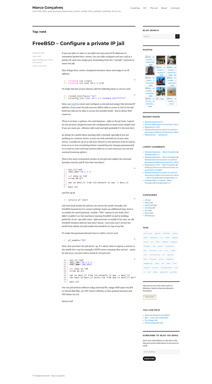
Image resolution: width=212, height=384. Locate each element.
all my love (148, 233)
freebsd (40, 60)
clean (168, 238)
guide (160, 246)
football (165, 242)
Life (146, 210)
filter (158, 242)
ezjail (73, 104)
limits (50, 60)
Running (148, 216)
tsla (176, 268)
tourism (155, 268)
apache (158, 233)
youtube (173, 272)
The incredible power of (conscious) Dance (161, 124)
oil (164, 255)
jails (45, 60)
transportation (166, 268)
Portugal (152, 259)
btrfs (145, 238)
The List (154, 8)
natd (38, 62)
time (175, 263)
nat (33, 62)
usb (149, 272)
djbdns (175, 238)
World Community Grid (154, 323)
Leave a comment (39, 66)
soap (157, 263)
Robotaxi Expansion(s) (154, 122)
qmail (161, 259)
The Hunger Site (151, 320)
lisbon (173, 250)
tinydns (147, 268)
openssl (170, 255)
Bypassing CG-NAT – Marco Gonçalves (160, 165)
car (162, 238)
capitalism (154, 238)
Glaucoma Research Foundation (157, 315)
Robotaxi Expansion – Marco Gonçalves (160, 152)
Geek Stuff (36, 56)
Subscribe (149, 359)
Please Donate (150, 297)
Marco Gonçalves (47, 7)
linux (166, 250)
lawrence (153, 250)
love (145, 255)
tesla (168, 263)
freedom (147, 246)
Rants (147, 213)
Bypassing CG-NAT (152, 127)
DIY (145, 8)
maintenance (154, 255)
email (146, 242)
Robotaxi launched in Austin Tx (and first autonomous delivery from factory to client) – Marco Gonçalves (162, 175)
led (160, 250)
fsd (154, 246)
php (145, 259)
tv (144, 272)
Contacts (175, 8)
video (155, 272)
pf (41, 62)
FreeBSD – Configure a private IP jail (78, 43)
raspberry (170, 259)
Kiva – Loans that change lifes (156, 318)
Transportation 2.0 (152, 155)
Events (147, 203)
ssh (162, 263)
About (164, 8)
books (174, 233)
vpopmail (164, 272)
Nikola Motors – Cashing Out (156, 135)
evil (152, 242)
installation (169, 246)
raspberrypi (148, 263)
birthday (166, 233)
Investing (135, 8)
